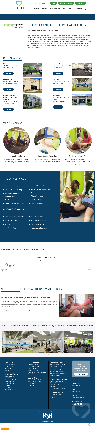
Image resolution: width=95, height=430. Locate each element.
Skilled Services (32, 383)
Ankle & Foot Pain (12, 220)
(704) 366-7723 (42, 3)
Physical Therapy (11, 186)
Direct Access (9, 366)
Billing (53, 3)
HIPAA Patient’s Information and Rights (58, 385)
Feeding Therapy (55, 375)
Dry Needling (36, 200)
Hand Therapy (32, 368)
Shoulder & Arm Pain (39, 220)
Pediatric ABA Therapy (56, 372)
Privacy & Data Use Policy (57, 388)
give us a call (13, 311)
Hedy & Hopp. (50, 421)
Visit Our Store (80, 3)
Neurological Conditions (40, 228)
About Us (36, 9)
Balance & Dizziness (11, 389)
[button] (89, 424)
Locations (78, 9)
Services (44, 9)
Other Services (32, 374)
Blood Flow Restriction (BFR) (15, 203)
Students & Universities (57, 398)
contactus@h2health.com (79, 397)
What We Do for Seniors (35, 380)
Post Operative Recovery (14, 216)
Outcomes (31, 385)
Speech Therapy (33, 370)
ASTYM (7, 200)
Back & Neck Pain (38, 216)
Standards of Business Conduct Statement (57, 382)
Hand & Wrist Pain (38, 224)
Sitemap (7, 370)
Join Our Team (67, 9)
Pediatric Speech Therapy (57, 370)
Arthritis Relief (9, 376)
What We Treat (55, 9)
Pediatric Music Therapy (57, 373)
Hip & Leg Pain (10, 228)
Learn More (8, 73)
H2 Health (88, 43)
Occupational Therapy (35, 366)
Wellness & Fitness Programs (37, 372)
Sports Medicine (37, 203)
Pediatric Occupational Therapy (56, 367)
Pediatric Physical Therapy (58, 364)
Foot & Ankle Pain (10, 387)
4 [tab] (48, 354)
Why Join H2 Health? (56, 394)
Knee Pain (9, 224)
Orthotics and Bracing (13, 189)
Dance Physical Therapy (40, 186)
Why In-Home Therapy (35, 382)
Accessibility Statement (12, 368)
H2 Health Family (10, 364)
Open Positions (54, 396)
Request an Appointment (66, 3)
